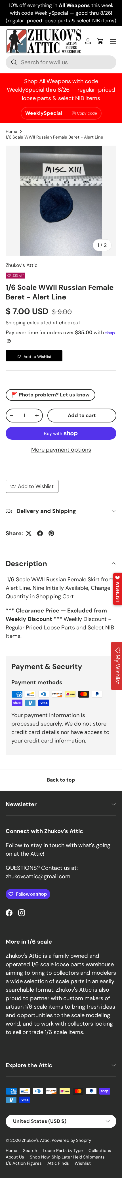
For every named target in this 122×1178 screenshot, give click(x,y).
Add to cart (82, 415)
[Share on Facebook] (40, 533)
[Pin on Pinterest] (51, 533)
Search (30, 1150)
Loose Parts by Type (63, 1150)
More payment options (61, 449)
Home (11, 131)
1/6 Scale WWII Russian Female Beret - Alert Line (54, 137)
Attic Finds (58, 1163)
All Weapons (55, 81)
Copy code (87, 113)
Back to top (61, 780)
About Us (15, 1157)
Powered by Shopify (71, 1140)
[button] (100, 41)
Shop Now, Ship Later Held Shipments (67, 1157)
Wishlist (83, 1163)
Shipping (16, 323)
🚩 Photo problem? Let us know (50, 394)
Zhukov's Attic (21, 265)
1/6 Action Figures (24, 1163)
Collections (100, 1150)
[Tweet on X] (28, 533)
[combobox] (61, 62)
